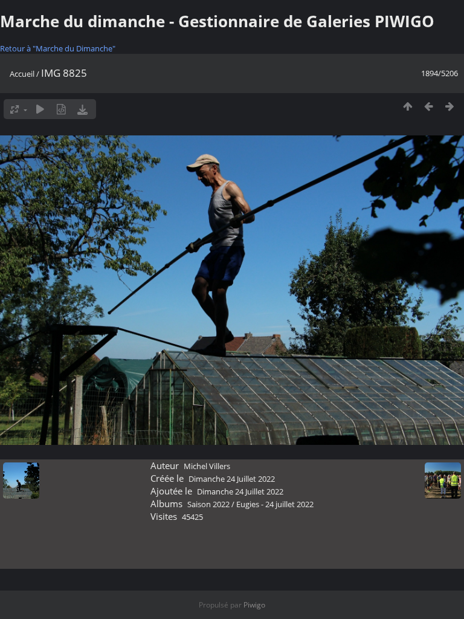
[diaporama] (40, 109)
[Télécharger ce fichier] (82, 109)
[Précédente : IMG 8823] (428, 106)
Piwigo (254, 605)
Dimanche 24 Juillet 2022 (231, 478)
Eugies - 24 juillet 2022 (275, 504)
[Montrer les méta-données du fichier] (61, 109)
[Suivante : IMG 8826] (449, 106)
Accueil (22, 73)
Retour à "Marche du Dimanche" (57, 48)
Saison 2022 (208, 504)
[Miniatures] (407, 106)
